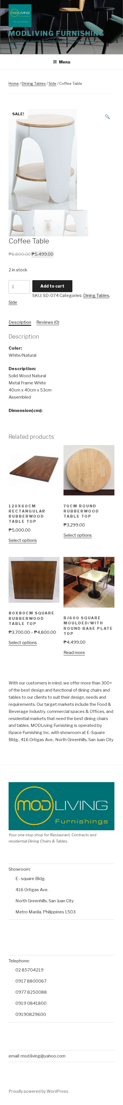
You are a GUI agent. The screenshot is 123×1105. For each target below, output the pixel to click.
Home (14, 83)
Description (20, 322)
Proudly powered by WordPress (38, 1091)
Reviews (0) (47, 322)
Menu (64, 62)
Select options (23, 540)
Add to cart (52, 286)
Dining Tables (34, 83)
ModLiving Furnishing (56, 33)
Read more (74, 652)
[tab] (20, 322)
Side (52, 83)
